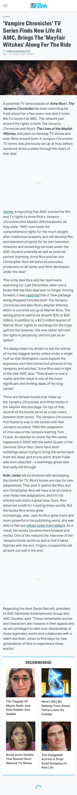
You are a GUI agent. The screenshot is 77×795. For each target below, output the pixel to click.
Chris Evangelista (18, 51)
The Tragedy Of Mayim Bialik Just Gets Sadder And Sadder (18, 707)
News (6, 17)
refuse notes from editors (45, 525)
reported (33, 295)
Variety (8, 212)
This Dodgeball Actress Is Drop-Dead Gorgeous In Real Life (54, 761)
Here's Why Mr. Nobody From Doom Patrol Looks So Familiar (55, 708)
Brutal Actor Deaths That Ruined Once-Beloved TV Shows (19, 759)
